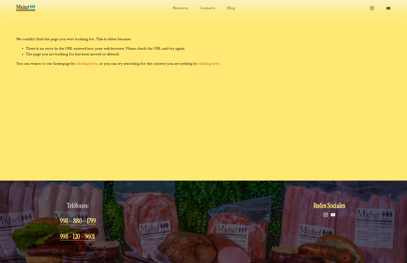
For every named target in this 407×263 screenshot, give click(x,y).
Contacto (207, 8)
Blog (231, 8)
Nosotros (180, 8)
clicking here (86, 64)
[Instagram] (372, 8)
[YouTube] (388, 8)
